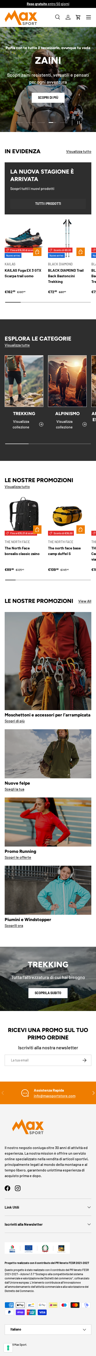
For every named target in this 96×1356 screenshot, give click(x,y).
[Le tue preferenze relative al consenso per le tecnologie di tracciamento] (8, 1347)
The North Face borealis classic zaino (22, 551)
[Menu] (88, 17)
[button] (78, 17)
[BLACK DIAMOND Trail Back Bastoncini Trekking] (67, 238)
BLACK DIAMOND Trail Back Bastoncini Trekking (66, 276)
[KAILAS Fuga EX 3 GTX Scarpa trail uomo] (24, 238)
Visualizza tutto (78, 151)
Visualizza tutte (17, 345)
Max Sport (20, 1344)
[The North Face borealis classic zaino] (24, 516)
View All (84, 601)
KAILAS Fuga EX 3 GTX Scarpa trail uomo (23, 273)
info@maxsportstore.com (54, 1095)
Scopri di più (48, 98)
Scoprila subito (48, 993)
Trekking (24, 413)
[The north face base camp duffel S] (67, 516)
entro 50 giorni (48, 4)
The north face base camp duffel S (64, 551)
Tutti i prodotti (48, 204)
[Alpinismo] (67, 381)
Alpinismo (67, 413)
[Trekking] (24, 381)
